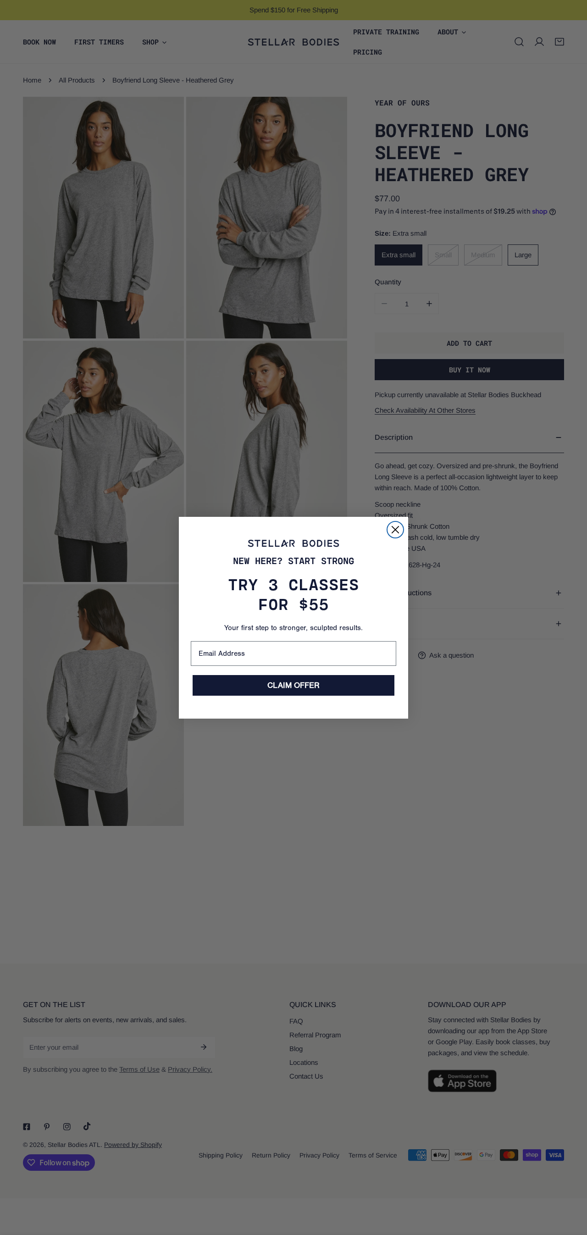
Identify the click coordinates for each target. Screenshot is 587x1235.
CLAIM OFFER (293, 685)
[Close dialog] (395, 529)
